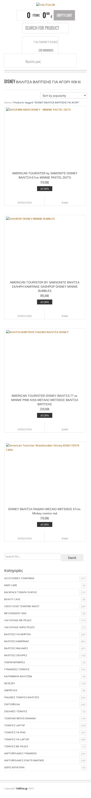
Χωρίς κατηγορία (14, 767)
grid (85, 81)
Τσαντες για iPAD (15, 732)
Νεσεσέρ (9, 683)
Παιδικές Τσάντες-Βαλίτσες (21, 697)
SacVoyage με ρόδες (18, 620)
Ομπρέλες (10, 690)
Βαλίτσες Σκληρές (15, 655)
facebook (48, 61)
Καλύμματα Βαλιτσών (18, 676)
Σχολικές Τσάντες (15, 711)
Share (64, 202)
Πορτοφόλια (12, 704)
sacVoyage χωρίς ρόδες (19, 627)
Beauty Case (12, 599)
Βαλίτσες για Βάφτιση (17, 634)
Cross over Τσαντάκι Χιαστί (21, 606)
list (84, 85)
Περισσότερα (25, 202)
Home (7, 102)
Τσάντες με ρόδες (16, 746)
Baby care (10, 585)
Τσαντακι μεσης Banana (20, 718)
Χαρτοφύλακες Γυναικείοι (20, 753)
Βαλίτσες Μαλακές (16, 648)
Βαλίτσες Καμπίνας (16, 641)
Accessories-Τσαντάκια (19, 578)
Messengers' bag (15, 613)
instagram (53, 61)
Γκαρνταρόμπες (14, 662)
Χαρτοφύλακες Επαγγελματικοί (24, 760)
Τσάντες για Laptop (16, 739)
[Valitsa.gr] (45, 4)
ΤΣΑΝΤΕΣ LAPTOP (14, 725)
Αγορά (44, 188)
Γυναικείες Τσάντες (16, 669)
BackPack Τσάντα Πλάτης (20, 592)
